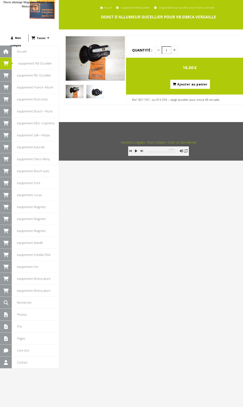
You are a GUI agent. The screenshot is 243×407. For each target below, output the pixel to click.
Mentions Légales (133, 142)
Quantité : (142, 50)
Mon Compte (156, 142)
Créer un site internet (182, 142)
